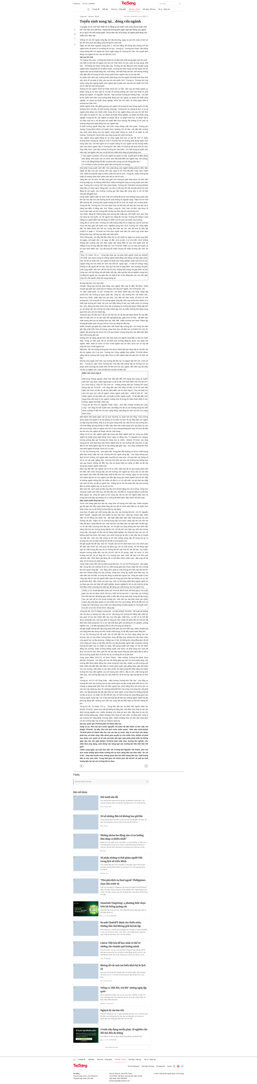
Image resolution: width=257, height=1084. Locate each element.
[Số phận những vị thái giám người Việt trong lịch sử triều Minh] (85, 863)
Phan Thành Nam (106, 806)
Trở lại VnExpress (134, 1066)
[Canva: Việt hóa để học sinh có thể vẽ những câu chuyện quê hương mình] (85, 948)
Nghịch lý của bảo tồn (112, 1010)
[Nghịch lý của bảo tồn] (85, 1016)
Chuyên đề (95, 9)
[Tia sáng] (128, 4)
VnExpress (76, 3)
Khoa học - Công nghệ (118, 9)
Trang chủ (83, 16)
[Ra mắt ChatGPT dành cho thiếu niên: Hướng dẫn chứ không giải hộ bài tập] (85, 928)
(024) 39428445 (122, 1078)
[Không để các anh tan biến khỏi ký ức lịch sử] (85, 971)
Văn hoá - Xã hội (134, 9)
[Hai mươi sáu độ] (85, 802)
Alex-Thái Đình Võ (106, 981)
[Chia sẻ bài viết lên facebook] (74, 30)
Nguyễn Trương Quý (106, 1003)
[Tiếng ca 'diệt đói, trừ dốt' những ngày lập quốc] (85, 993)
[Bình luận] (74, 38)
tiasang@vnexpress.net (122, 1081)
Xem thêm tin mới (111, 1047)
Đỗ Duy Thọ (104, 873)
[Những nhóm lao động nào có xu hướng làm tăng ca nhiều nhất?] (85, 841)
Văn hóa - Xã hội (93, 16)
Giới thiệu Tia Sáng (148, 1066)
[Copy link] (74, 34)
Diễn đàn (105, 9)
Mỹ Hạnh (103, 851)
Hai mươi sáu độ (109, 797)
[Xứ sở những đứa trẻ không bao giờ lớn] (85, 821)
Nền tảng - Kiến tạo (149, 9)
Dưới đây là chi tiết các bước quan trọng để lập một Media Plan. (121, 1036)
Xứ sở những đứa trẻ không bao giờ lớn (121, 816)
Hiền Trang (103, 826)
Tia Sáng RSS (160, 1066)
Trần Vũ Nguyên (105, 958)
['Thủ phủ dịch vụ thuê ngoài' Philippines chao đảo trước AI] (85, 885)
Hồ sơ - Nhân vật (164, 9)
